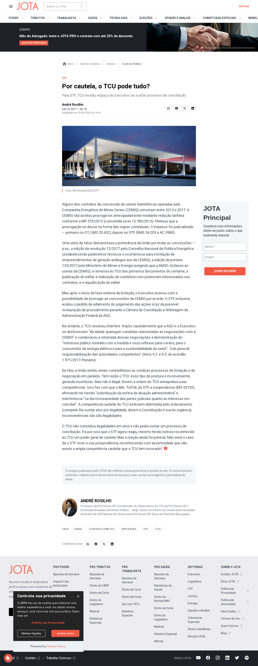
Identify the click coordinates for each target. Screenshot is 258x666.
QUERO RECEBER (225, 271)
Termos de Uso (230, 618)
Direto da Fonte (131, 596)
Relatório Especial (127, 613)
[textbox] (62, 6)
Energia (193, 603)
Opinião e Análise (199, 610)
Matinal (94, 611)
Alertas (158, 641)
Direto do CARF (99, 585)
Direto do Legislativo (96, 602)
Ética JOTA (228, 581)
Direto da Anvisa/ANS (162, 598)
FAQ (12, 658)
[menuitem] (16, 18)
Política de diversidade (228, 602)
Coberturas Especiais (195, 619)
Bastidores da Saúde (163, 587)
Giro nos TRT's (131, 604)
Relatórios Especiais (96, 620)
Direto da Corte (99, 592)
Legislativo (194, 581)
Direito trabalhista (199, 629)
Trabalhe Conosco (58, 658)
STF (190, 588)
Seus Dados (228, 611)
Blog (224, 633)
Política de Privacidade (228, 590)
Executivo (194, 574)
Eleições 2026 (196, 636)
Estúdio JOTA (229, 574)
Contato (30, 658)
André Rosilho (72, 104)
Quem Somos (229, 625)
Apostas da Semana (66, 574)
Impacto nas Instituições (61, 583)
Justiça (192, 596)
